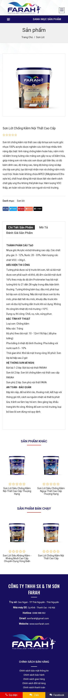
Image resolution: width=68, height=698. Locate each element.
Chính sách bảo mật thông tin (34, 670)
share (29, 209)
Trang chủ (27, 37)
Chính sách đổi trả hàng (34, 683)
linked (38, 209)
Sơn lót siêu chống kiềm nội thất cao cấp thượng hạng (17, 491)
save (22, 209)
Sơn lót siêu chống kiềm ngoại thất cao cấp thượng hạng (51, 491)
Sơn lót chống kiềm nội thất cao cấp (29, 128)
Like (6, 209)
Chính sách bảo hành (34, 675)
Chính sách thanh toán (34, 687)
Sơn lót (21, 200)
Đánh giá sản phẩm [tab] (19, 233)
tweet (14, 209)
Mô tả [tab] (43, 227)
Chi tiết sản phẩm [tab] (20, 227)
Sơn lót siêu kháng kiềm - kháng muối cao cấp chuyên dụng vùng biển (17, 558)
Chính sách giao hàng (34, 679)
